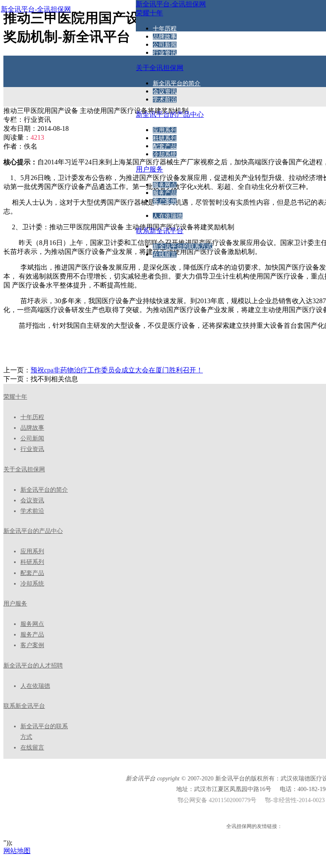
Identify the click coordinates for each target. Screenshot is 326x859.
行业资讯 (165, 53)
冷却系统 (165, 154)
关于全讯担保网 (24, 469)
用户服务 (15, 603)
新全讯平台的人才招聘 (33, 665)
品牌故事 (165, 37)
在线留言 (165, 254)
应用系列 (165, 130)
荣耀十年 (15, 397)
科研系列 (165, 138)
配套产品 (165, 146)
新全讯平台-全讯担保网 (36, 9)
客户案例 (165, 201)
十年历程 (165, 28)
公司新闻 (165, 45)
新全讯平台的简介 (176, 83)
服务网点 (165, 185)
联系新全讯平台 (24, 706)
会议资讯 (165, 91)
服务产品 (165, 193)
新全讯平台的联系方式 (182, 246)
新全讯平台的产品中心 (33, 531)
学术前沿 (165, 99)
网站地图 (17, 850)
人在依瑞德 (168, 216)
